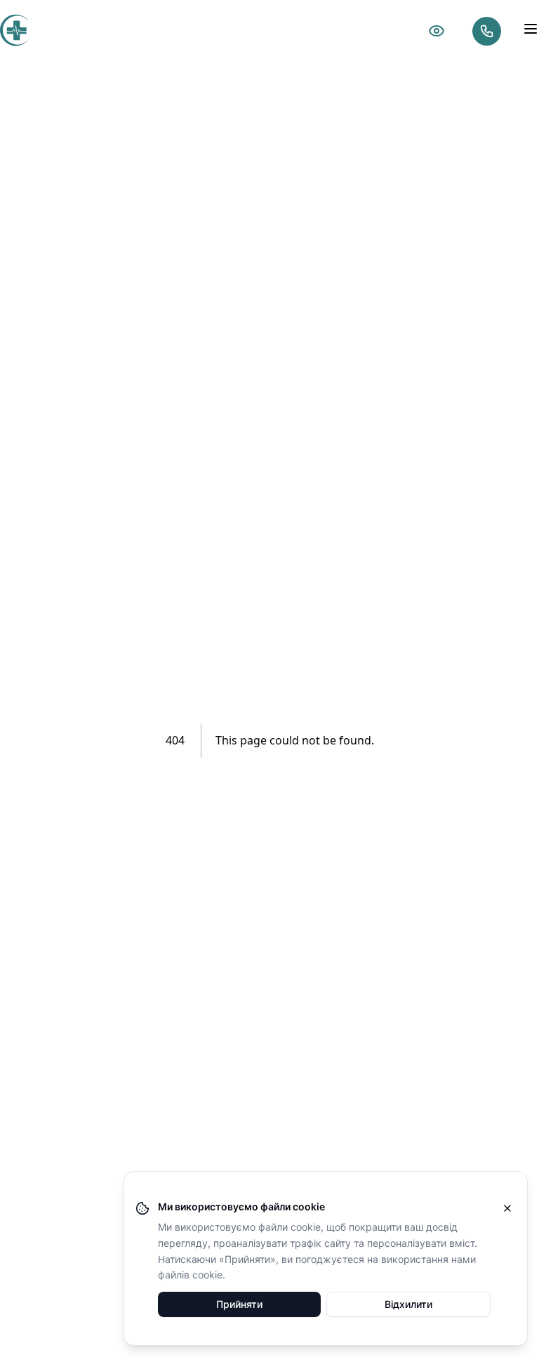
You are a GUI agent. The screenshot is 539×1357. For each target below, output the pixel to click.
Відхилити (408, 1304)
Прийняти (239, 1304)
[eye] (436, 31)
